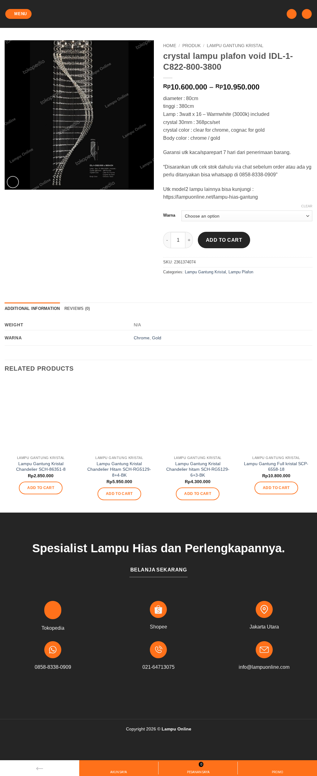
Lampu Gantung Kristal (235, 45)
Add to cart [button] (40, 488)
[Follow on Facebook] (148, 695)
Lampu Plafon (240, 272)
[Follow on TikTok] (168, 695)
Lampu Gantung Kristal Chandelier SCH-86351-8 (41, 466)
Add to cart (224, 240)
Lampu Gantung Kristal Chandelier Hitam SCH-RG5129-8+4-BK (119, 469)
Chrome (142, 337)
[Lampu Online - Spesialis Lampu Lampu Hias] (158, 14)
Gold (156, 337)
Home (169, 45)
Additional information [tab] (32, 308)
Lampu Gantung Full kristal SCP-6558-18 (276, 466)
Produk (191, 45)
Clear (306, 206)
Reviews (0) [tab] (77, 308)
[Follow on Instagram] (158, 695)
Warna (169, 215)
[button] (18, 14)
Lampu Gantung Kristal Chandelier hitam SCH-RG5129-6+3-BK (197, 469)
